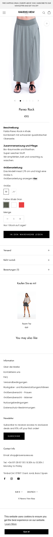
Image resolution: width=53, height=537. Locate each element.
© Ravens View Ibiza (26, 498)
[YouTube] (18, 478)
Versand (7, 250)
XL (14, 191)
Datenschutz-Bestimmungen (19, 407)
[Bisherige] (14, 100)
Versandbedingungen (15, 382)
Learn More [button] (11, 524)
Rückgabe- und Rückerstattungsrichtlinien (26, 387)
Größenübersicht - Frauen (18, 392)
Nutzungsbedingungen (16, 402)
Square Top (26, 323)
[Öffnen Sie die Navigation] (4, 12)
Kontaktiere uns (12, 372)
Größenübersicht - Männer (18, 397)
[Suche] (44, 12)
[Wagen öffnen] (49, 12)
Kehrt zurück (9, 260)
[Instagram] (11, 478)
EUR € (17, 492)
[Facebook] (5, 478)
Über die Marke (12, 366)
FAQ (6, 377)
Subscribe (14, 436)
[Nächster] (38, 100)
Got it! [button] (26, 532)
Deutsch (31, 492)
